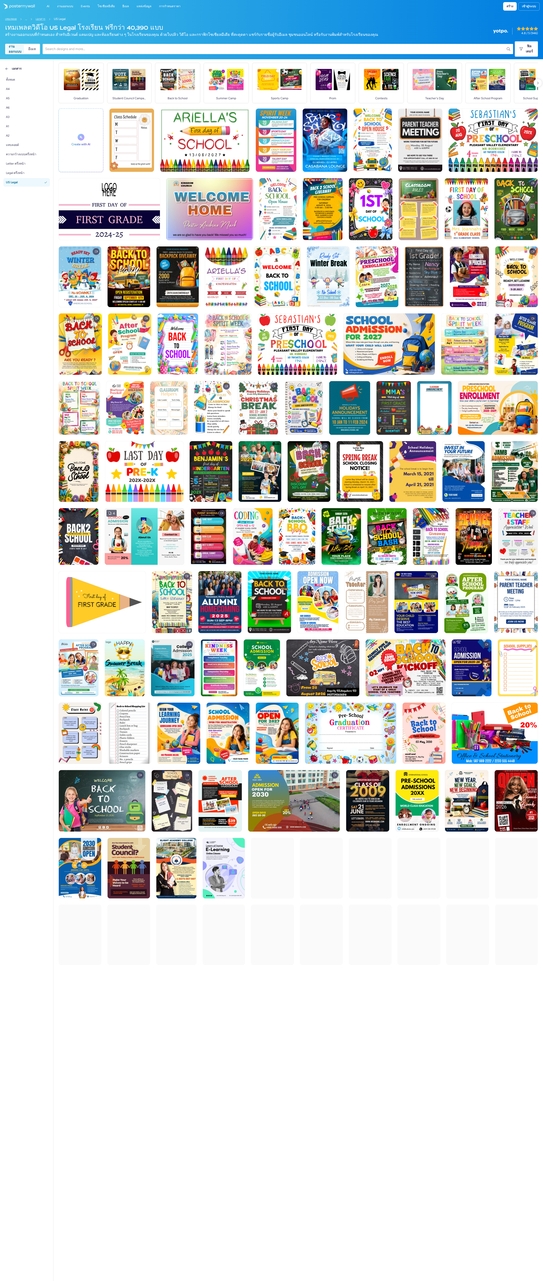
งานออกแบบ (15, 49)
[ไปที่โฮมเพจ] (17, 6)
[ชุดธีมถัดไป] (538, 83)
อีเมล (32, 49)
